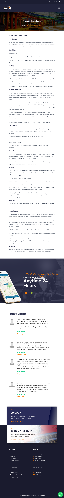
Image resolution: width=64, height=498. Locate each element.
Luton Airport (38, 456)
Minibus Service (14, 472)
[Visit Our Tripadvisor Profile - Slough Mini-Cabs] (57, 1)
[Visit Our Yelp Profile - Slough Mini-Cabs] (59, 1)
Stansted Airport (39, 463)
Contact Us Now (16, 421)
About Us (12, 456)
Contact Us (13, 463)
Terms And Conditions (25, 495)
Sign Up (21, 439)
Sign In (13, 439)
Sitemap (42, 495)
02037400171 (38, 472)
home (24, 25)
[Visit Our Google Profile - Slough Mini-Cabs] (54, 1)
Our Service (13, 458)
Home (11, 454)
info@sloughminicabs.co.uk (12, 2)
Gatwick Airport (39, 458)
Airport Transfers (14, 460)
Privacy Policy (35, 495)
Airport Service (14, 477)
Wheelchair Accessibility (16, 475)
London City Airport (40, 460)
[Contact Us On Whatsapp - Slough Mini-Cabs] (49, 1)
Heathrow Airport (39, 454)
